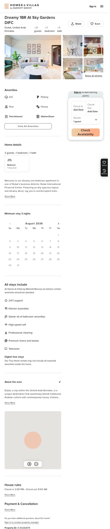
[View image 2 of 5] (72, 46)
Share (78, 23)
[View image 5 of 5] (93, 68)
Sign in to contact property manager (22, 522)
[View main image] (33, 57)
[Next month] (58, 223)
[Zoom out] (36, 464)
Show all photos (93, 75)
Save (97, 23)
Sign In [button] (92, 6)
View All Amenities (28, 126)
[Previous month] (10, 223)
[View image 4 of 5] (72, 68)
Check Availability (86, 132)
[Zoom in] (29, 464)
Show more (10, 196)
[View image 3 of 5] (93, 46)
